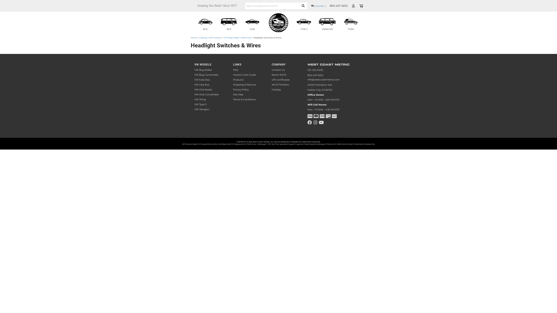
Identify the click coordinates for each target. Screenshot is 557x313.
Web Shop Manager (311, 142)
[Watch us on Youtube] (321, 122)
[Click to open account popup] (353, 5)
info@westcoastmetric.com (324, 79)
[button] (276, 6)
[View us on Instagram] (315, 122)
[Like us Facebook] (310, 122)
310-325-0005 (315, 70)
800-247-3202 (315, 75)
